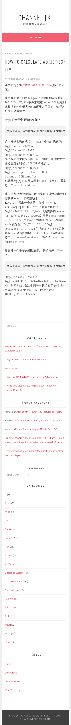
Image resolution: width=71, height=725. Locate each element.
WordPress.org (12, 690)
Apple (8, 503)
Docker (8, 529)
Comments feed (13, 681)
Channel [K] (35, 17)
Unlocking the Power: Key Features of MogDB (38, 411)
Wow (7, 642)
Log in (8, 664)
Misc (7, 546)
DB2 (7, 520)
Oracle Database (13, 581)
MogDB (8, 555)
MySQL (8, 564)
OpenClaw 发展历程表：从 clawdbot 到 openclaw (32, 377)
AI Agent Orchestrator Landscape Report (25, 359)
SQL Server (10, 607)
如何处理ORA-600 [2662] (38, 85)
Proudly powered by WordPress (29, 715)
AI (6, 494)
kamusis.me (11, 368)
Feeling (8, 538)
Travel (8, 624)
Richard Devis (12, 451)
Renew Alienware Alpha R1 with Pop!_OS (36, 429)
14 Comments (33, 79)
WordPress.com (40, 719)
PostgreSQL (11, 598)
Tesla (7, 616)
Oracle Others (12, 590)
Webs (8, 633)
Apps (7, 511)
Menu (37, 37)
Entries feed (11, 672)
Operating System (14, 572)
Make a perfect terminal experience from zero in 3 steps (33, 442)
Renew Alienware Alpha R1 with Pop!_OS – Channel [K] (33, 437)
